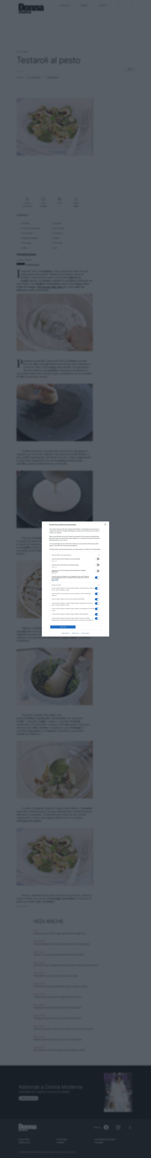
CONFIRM (63, 627)
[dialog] (75, 579)
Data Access (75, 633)
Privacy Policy (85, 633)
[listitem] (75, 555)
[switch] (97, 559)
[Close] (105, 525)
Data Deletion (65, 633)
